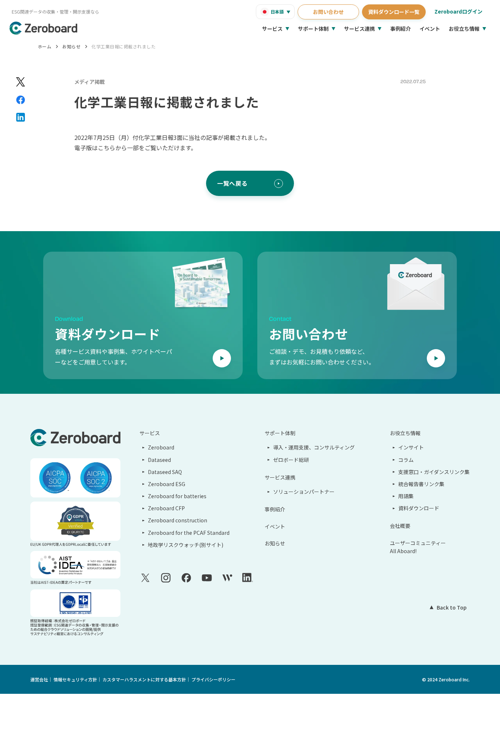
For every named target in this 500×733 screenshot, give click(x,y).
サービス (272, 28)
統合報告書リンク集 (421, 484)
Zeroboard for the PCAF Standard (189, 532)
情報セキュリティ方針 (75, 679)
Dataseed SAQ (165, 471)
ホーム (44, 46)
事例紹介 (400, 28)
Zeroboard (161, 447)
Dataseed (159, 459)
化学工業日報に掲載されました (124, 46)
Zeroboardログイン (458, 11)
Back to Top (452, 607)
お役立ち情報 (464, 28)
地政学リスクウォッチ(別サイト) (185, 544)
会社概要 (400, 525)
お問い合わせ (328, 11)
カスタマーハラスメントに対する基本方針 (144, 679)
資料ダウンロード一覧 (393, 11)
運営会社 (39, 679)
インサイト (411, 447)
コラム (406, 459)
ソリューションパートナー (304, 491)
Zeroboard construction (177, 520)
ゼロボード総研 (291, 459)
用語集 (406, 496)
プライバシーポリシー (213, 679)
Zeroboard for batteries (177, 496)
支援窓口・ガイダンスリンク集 (434, 471)
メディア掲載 (89, 81)
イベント (429, 28)
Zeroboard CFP (166, 508)
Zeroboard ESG (166, 484)
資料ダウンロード (418, 508)
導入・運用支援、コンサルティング (314, 447)
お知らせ (71, 46)
